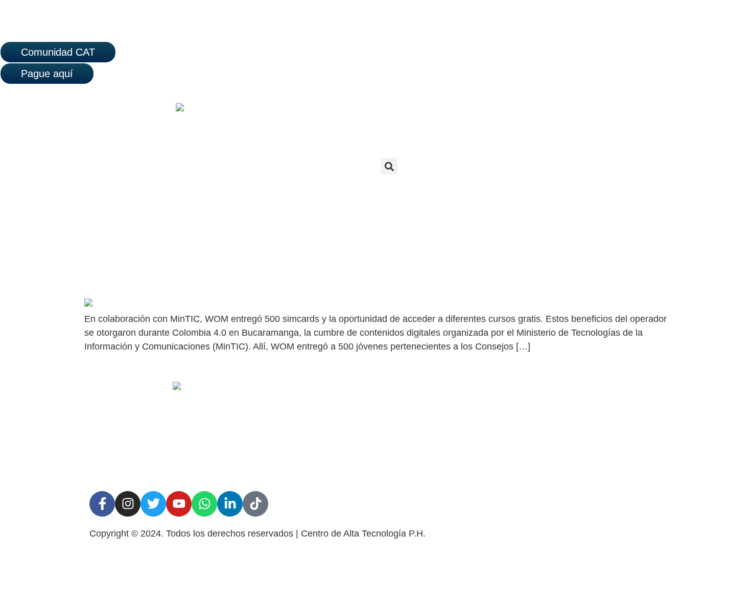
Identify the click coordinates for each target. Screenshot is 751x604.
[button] (389, 166)
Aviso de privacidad (345, 393)
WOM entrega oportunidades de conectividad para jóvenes (240, 279)
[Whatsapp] (204, 504)
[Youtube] (179, 504)
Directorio (516, 440)
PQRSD (513, 417)
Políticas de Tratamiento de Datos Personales (374, 456)
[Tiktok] (255, 504)
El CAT (511, 393)
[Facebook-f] (102, 504)
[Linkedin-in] (230, 504)
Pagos (510, 464)
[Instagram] (127, 504)
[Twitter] (153, 504)
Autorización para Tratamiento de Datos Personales (373, 422)
